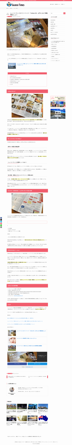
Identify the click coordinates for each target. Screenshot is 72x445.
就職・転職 (53, 24)
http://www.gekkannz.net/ (18, 295)
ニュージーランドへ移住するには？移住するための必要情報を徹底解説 (29, 345)
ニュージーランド (16, 373)
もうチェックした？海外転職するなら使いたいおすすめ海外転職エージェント (21, 324)
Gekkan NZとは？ (13, 76)
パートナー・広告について (56, 60)
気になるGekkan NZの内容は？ (15, 77)
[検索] (64, 0)
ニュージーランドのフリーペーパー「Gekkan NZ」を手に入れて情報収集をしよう (31, 330)
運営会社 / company (55, 50)
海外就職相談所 (54, 46)
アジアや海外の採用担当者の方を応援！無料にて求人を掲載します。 (58, 42)
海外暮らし (53, 28)
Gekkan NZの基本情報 (14, 82)
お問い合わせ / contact (55, 52)
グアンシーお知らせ (55, 32)
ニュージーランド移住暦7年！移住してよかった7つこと (27, 338)
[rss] (63, 0)
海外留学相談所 (54, 48)
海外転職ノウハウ (54, 26)
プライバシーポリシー (55, 58)
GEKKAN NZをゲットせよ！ (15, 81)
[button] (1, 218)
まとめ (11, 84)
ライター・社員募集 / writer (56, 54)
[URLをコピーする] (1, 227)
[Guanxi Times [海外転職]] (15, 4)
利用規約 (53, 56)
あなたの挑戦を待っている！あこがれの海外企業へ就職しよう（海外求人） (20, 318)
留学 (52, 30)
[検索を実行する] (64, 13)
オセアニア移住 (10, 16)
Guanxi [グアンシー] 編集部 (11, 394)
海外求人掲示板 (54, 34)
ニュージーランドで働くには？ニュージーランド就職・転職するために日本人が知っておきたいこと (25, 321)
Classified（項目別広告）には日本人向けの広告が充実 (19, 79)
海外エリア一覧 (54, 44)
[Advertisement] (58, 79)
